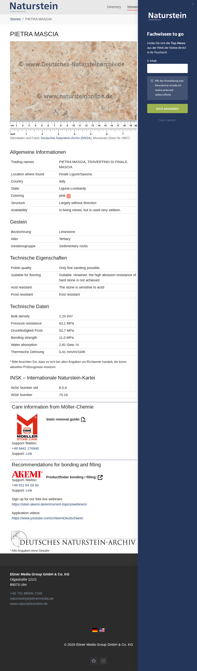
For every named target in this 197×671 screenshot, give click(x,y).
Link (29, 454)
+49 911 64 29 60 (25, 485)
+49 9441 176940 (25, 448)
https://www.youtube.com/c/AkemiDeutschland (47, 518)
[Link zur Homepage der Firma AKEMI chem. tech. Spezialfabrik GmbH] (27, 474)
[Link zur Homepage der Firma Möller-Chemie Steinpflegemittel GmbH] (27, 427)
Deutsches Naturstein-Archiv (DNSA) (66, 138)
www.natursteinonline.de (29, 604)
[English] (102, 630)
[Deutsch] (95, 630)
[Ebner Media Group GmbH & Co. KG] (34, 7)
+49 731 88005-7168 (26, 593)
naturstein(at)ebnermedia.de (31, 598)
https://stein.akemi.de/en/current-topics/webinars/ (49, 504)
